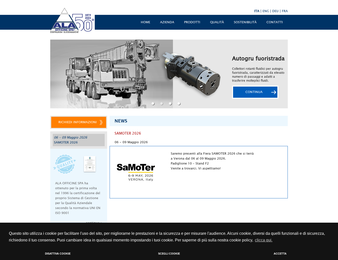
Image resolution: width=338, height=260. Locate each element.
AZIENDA (167, 22)
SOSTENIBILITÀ (245, 22)
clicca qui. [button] (263, 240)
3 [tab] (171, 103)
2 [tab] (162, 103)
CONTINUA (254, 92)
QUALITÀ (217, 22)
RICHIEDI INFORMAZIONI (77, 122)
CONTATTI (274, 22)
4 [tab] (179, 103)
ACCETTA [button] (280, 253)
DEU (275, 11)
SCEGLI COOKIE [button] (169, 253)
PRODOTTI (192, 22)
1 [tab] (153, 103)
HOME (145, 22)
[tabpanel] (169, 74)
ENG (266, 11)
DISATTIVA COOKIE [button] (58, 253)
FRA (285, 11)
